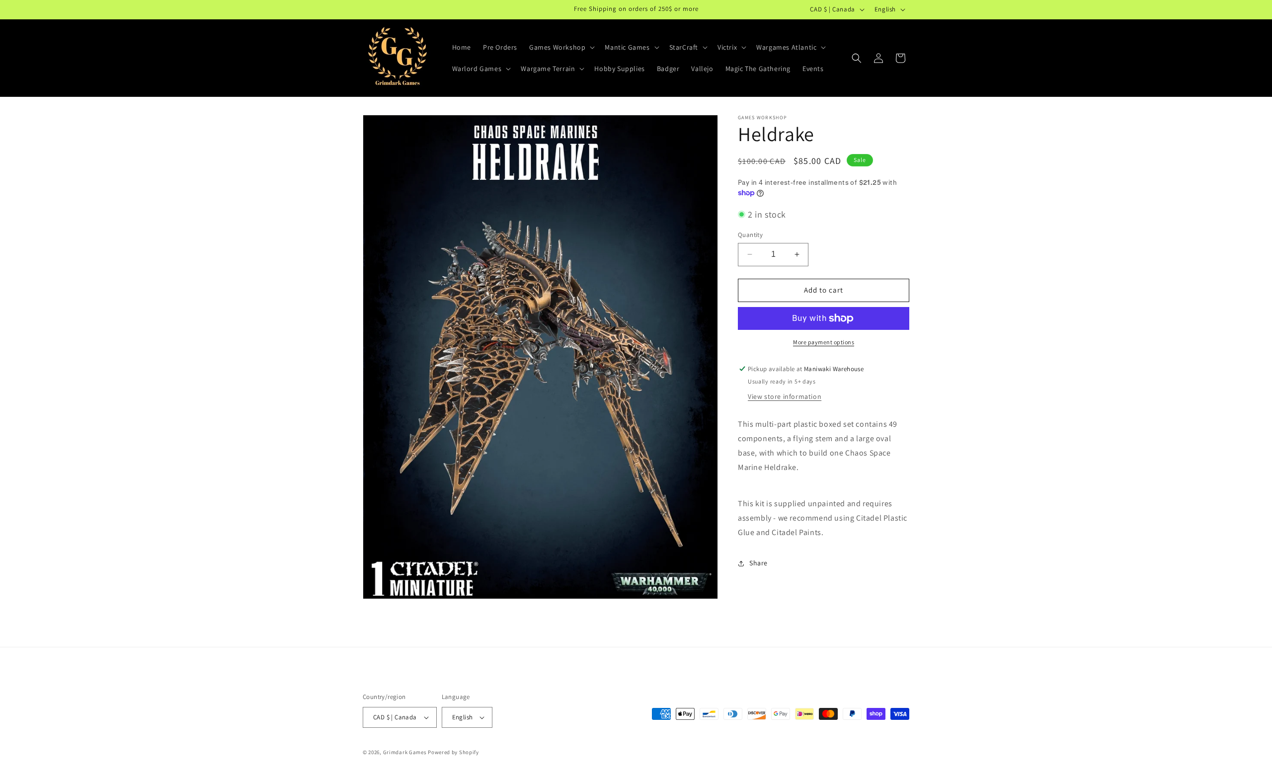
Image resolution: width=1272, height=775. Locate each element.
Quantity (750, 235)
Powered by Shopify (453, 752)
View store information (784, 396)
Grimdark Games (405, 752)
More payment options (823, 342)
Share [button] (758, 562)
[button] (561, 47)
